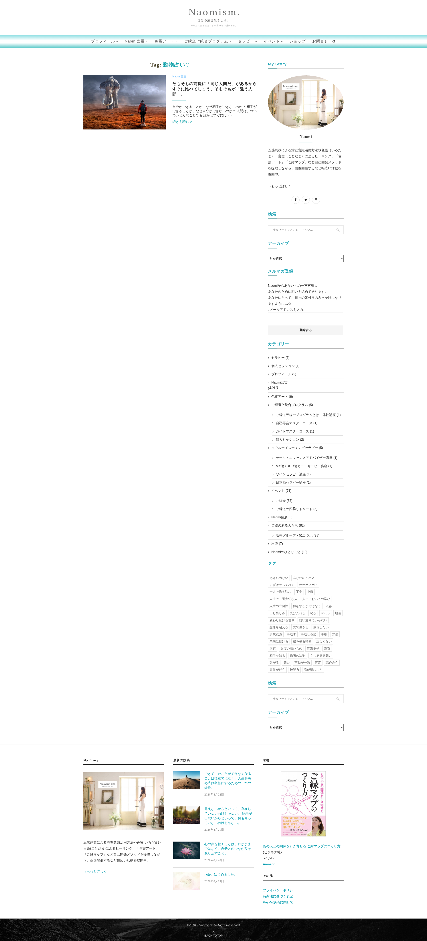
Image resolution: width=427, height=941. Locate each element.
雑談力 (294, 669)
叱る (313, 613)
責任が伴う (277, 669)
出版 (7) (277, 543)
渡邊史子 (313, 648)
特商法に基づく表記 (278, 896)
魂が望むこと (313, 669)
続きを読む (180, 121)
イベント (272, 41)
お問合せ (320, 41)
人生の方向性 (279, 606)
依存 (329, 606)
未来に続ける (279, 641)
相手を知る (277, 655)
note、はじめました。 (220, 874)
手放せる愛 (308, 634)
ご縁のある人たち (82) (288, 525)
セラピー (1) (280, 357)
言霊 (318, 662)
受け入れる (297, 613)
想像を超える (279, 627)
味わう (325, 613)
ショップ (298, 41)
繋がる (274, 662)
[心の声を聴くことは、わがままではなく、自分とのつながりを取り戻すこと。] (186, 850)
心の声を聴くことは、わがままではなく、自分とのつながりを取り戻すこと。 (227, 848)
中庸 (310, 592)
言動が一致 (302, 662)
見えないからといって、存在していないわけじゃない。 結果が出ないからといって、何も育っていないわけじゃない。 (228, 816)
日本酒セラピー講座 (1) (293, 482)
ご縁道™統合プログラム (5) (292, 405)
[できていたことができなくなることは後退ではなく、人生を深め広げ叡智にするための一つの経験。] (186, 780)
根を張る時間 (302, 641)
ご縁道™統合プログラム (206, 41)
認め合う (332, 662)
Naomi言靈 (135, 41)
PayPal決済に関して (278, 902)
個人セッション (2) (290, 439)
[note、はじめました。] (186, 881)
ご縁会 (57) (284, 501)
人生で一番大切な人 (284, 599)
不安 (299, 592)
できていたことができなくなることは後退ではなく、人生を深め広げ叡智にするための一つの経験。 (227, 781)
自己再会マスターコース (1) (296, 423)
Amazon (269, 864)
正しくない (324, 641)
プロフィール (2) (283, 374)
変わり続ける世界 (282, 620)
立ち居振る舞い (321, 655)
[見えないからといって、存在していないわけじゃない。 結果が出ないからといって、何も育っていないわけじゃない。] (186, 815)
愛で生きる (300, 627)
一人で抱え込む (280, 592)
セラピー (246, 41)
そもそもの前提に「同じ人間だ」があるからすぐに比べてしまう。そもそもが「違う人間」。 (214, 89)
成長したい (321, 627)
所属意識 (276, 634)
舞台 (287, 662)
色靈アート (164, 41)
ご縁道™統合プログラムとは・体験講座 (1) (308, 415)
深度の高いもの (291, 648)
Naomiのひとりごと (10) (289, 552)
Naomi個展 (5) (281, 517)
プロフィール (103, 41)
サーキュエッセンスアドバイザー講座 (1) (306, 458)
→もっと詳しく (279, 186)
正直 (273, 648)
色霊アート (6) (282, 396)
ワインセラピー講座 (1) (293, 474)
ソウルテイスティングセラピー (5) (297, 448)
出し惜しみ (277, 613)
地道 (338, 613)
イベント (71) (281, 491)
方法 (335, 634)
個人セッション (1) (285, 366)
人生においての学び (316, 599)
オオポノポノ (308, 585)
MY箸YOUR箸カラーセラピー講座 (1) (304, 466)
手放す (291, 634)
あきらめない (279, 578)
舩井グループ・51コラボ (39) (297, 535)
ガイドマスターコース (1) (295, 431)
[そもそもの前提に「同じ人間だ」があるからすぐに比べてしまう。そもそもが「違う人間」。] (124, 102)
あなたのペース (304, 578)
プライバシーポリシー (279, 890)
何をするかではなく (307, 606)
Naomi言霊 (179, 76)
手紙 (324, 634)
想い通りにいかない (313, 620)
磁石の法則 (297, 655)
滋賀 (327, 648)
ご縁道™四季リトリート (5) (296, 509)
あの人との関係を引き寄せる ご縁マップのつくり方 (301, 846)
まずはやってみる (282, 585)
